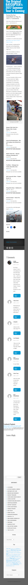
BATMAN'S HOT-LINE (12, 491)
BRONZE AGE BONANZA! (13, 493)
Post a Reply (16, 296)
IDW (12, 557)
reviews (18, 561)
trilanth (15, 321)
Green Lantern (8, 556)
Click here (8, 132)
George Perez (13, 555)
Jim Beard (20, 556)
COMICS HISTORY (11, 499)
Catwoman (8, 552)
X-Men (13, 565)
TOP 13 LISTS (10, 530)
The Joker (7, 564)
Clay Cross (16, 300)
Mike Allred (10, 559)
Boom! (9, 551)
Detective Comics (17, 554)
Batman (13, 550)
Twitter (12, 248)
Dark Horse (19, 552)
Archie (17, 548)
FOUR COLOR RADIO (12, 506)
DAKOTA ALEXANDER (12, 502)
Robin (7, 562)
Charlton (11, 552)
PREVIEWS (9, 522)
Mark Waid (7, 558)
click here (11, 209)
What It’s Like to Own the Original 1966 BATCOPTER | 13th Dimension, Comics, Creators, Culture (12, 426)
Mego (16, 558)
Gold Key (18, 555)
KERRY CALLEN (10, 512)
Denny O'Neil (11, 554)
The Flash (20, 563)
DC (7, 554)
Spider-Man (15, 562)
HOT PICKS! (10, 510)
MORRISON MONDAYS (12, 514)
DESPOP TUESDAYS (11, 504)
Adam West (8, 548)
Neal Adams (16, 559)
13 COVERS (10, 487)
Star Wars (11, 563)
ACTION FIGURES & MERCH (13, 489)
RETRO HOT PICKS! (11, 528)
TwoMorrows (16, 564)
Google (7, 248)
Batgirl (9, 550)
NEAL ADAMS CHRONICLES (13, 518)
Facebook (10, 248)
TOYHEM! (11, 564)
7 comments (15, 18)
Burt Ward (12, 551)
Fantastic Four (8, 555)
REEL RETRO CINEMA (12, 526)
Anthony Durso (13, 548)
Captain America (16, 551)
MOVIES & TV (10, 516)
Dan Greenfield (11, 16)
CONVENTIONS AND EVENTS (13, 500)
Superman (15, 563)
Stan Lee (19, 562)
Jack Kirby (16, 557)
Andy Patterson (15, 262)
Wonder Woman (9, 565)
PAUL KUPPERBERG (11, 520)
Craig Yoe (15, 552)
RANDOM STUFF (11, 524)
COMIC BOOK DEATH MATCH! (14, 497)
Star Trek (7, 563)
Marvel (12, 558)
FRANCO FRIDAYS (11, 508)
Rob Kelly (10, 562)
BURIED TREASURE (11, 495)
